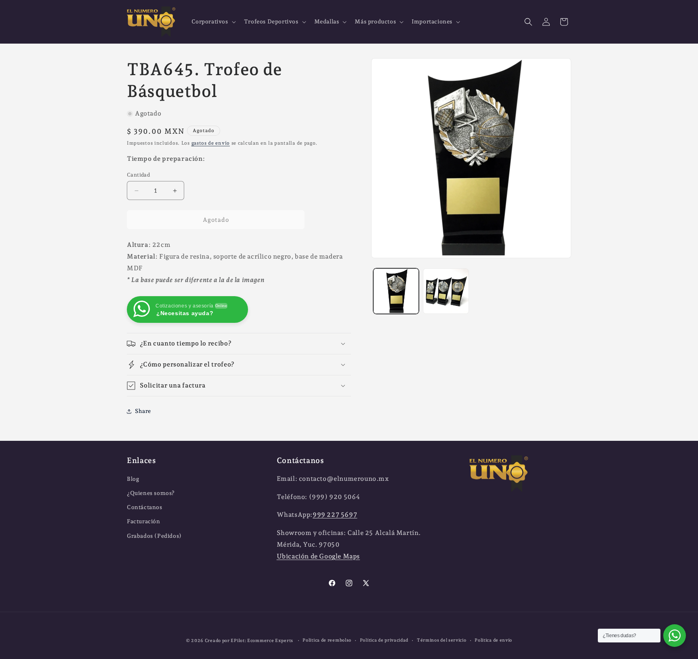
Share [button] (143, 411)
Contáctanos (144, 507)
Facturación (143, 521)
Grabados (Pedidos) (154, 536)
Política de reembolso (327, 640)
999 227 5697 (335, 514)
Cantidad (138, 175)
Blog (133, 479)
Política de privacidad (384, 640)
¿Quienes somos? (151, 493)
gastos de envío (210, 143)
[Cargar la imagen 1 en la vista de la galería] (396, 291)
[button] (213, 21)
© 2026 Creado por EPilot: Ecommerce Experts (240, 640)
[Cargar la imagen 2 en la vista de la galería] (446, 291)
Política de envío (493, 640)
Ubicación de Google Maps (318, 556)
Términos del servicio (442, 640)
